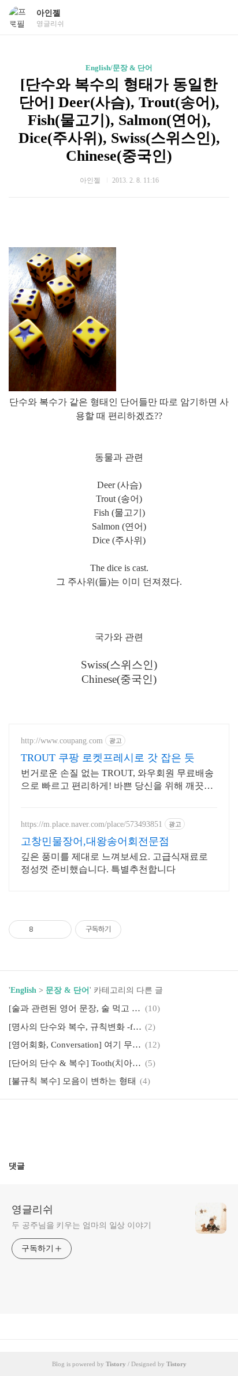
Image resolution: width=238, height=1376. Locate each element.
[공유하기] (44, 929)
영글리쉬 (32, 1209)
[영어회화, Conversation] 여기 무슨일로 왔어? (75, 1044)
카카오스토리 (119, 1125)
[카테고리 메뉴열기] (217, 17)
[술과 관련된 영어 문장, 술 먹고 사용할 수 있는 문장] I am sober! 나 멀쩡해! (75, 1008)
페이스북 (91, 1125)
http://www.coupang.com (62, 740)
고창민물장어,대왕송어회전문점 (95, 841)
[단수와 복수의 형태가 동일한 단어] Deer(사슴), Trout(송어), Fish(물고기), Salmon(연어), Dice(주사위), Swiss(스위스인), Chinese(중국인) (119, 120)
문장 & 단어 (68, 990)
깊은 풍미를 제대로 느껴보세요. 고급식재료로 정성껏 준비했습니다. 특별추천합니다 (114, 863)
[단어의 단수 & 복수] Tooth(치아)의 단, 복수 (75, 1063)
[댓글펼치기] (29, 1165)
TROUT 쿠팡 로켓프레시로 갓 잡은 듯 (108, 757)
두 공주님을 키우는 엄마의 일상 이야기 (81, 1225)
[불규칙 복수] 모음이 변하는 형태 (72, 1081)
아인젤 (48, 13)
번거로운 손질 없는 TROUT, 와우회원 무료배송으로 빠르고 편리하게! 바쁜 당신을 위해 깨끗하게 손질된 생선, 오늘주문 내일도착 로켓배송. (117, 780)
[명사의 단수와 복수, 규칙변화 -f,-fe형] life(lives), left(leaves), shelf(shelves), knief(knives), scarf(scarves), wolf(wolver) (75, 1026)
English (23, 990)
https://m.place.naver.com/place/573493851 (91, 824)
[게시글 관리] (58, 929)
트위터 (146, 1125)
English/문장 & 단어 (119, 67)
